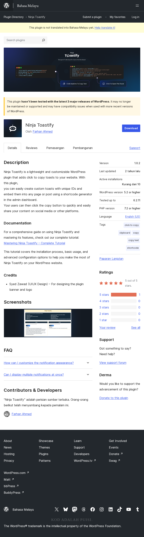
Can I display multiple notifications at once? (34, 374)
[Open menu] (138, 5)
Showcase (46, 441)
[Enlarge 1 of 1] (87, 314)
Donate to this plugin (113, 398)
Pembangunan (83, 148)
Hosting (9, 454)
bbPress (11, 486)
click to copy (132, 225)
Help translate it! (105, 27)
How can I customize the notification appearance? (39, 363)
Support (134, 148)
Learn (78, 441)
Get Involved (118, 441)
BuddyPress (14, 492)
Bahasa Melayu (23, 509)
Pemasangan (55, 148)
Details (12, 148)
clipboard (124, 232)
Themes (44, 447)
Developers (81, 454)
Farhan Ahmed (43, 131)
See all (135, 327)
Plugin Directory (14, 16)
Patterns (45, 460)
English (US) (132, 216)
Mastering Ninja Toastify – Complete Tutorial (34, 243)
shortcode (133, 247)
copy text (133, 240)
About (8, 441)
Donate (116, 454)
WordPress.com (16, 473)
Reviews (32, 148)
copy (136, 232)
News (8, 447)
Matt (9, 479)
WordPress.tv (85, 460)
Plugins (43, 454)
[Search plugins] (43, 40)
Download (131, 128)
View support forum (112, 362)
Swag (114, 460)
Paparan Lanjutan (111, 258)
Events (113, 447)
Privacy (9, 460)
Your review (107, 327)
